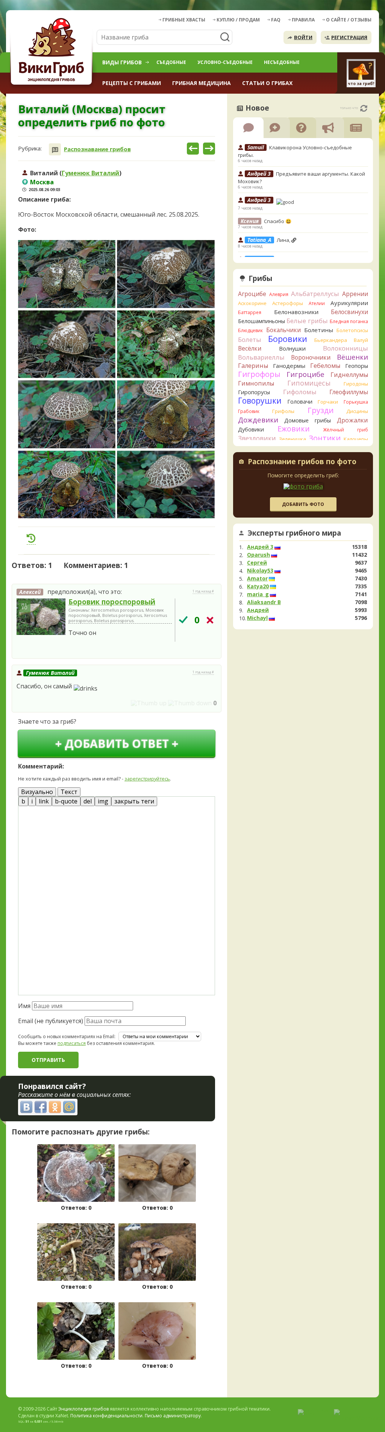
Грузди (320, 410)
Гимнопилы (256, 383)
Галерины (253, 365)
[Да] (183, 620)
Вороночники (310, 357)
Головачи (299, 401)
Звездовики (257, 438)
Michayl (257, 618)
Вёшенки (352, 356)
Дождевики (258, 419)
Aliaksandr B (264, 602)
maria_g (258, 594)
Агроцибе (252, 294)
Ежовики (293, 429)
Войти (303, 37)
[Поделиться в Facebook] (41, 1107)
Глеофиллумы (348, 392)
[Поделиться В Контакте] (26, 1107)
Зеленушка (292, 439)
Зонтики (325, 438)
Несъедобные (282, 62)
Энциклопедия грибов (83, 1409)
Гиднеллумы (349, 375)
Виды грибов (122, 62)
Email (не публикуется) (50, 1021)
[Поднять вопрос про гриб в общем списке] (31, 538)
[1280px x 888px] (66, 344)
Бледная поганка (349, 321)
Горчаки (328, 401)
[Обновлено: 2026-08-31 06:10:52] (363, 108)
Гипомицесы (308, 382)
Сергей (257, 562)
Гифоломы (300, 391)
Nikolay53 (260, 570)
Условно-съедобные (225, 62)
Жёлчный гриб (345, 430)
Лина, (284, 240)
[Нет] (210, 620)
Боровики (287, 338)
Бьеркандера (330, 340)
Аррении (355, 294)
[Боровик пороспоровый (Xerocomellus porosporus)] (41, 617)
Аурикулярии (349, 303)
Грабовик (248, 411)
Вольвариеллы (261, 357)
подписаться (72, 1043)
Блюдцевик (250, 330)
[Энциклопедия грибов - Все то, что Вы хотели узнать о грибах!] (52, 51)
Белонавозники (296, 312)
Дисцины (357, 411)
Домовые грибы (307, 420)
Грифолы (283, 411)
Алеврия (278, 294)
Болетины (318, 330)
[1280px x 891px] (66, 274)
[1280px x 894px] (165, 274)
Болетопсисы (352, 330)
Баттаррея (249, 312)
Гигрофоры (259, 374)
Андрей (258, 610)
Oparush (258, 554)
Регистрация (349, 37)
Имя (24, 1006)
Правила (303, 20)
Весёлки (249, 348)
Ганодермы (289, 365)
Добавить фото (303, 504)
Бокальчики (283, 330)
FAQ (275, 20)
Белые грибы (307, 320)
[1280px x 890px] (66, 414)
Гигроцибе (305, 374)
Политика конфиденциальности (106, 1415)
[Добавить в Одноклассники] (55, 1107)
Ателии (317, 303)
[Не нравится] (190, 703)
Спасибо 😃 (277, 221)
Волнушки (292, 348)
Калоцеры (356, 439)
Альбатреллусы (315, 293)
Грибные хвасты (183, 20)
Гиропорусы (254, 392)
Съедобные (171, 62)
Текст (69, 792)
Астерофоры (287, 303)
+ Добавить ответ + (116, 743)
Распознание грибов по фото (302, 462)
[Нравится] (149, 703)
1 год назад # (203, 591)
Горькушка (356, 402)
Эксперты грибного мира (294, 533)
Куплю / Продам (238, 20)
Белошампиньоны (261, 321)
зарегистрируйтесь (147, 778)
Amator (257, 578)
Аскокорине (252, 303)
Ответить (32, 649)
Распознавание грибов (97, 149)
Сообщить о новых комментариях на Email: (66, 1036)
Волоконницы (345, 348)
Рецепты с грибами (131, 83)
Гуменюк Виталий (90, 173)
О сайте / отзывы (348, 20)
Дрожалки (352, 420)
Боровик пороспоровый (111, 601)
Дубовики (251, 429)
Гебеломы (325, 365)
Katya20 (258, 586)
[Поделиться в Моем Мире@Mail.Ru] (69, 1107)
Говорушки (260, 400)
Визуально (37, 792)
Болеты (249, 339)
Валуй (361, 340)
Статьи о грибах (267, 83)
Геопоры (356, 365)
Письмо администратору (173, 1415)
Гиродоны (356, 383)
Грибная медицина (201, 83)
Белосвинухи (349, 312)
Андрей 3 (260, 547)
